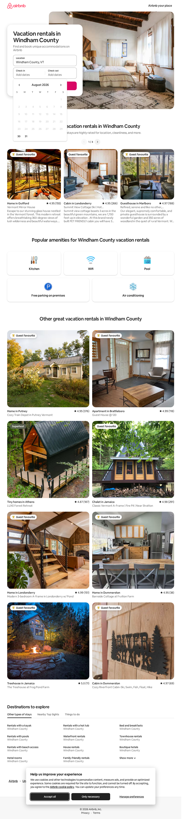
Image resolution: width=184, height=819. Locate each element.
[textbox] (29, 75)
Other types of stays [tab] (19, 714)
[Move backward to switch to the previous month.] (19, 85)
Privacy (85, 812)
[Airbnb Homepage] (16, 5)
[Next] (97, 142)
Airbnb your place (160, 6)
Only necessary (91, 796)
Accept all (50, 796)
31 (26, 136)
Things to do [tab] (72, 714)
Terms (96, 812)
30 (18, 136)
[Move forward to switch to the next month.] (61, 85)
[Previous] (84, 142)
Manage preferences (131, 796)
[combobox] (45, 62)
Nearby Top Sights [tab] (48, 714)
